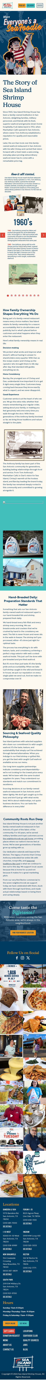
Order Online (10, 1323)
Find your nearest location (23, 933)
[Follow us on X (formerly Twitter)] (28, 958)
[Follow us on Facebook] (17, 958)
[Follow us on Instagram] (22, 958)
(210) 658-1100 (30, 1219)
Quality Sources (31, 1340)
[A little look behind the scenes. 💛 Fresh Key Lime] (11, 1069)
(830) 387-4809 (10, 1270)
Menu (5, 1340)
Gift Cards (9, 1331)
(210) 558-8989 (10, 1245)
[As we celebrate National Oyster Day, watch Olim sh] (11, 1116)
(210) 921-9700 (10, 1293)
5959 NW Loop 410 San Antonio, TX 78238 (31, 1238)
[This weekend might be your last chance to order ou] (11, 1185)
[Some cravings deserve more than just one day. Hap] (11, 1162)
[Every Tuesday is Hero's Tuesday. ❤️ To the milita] (11, 1139)
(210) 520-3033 (30, 1245)
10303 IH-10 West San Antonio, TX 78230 (11, 1238)
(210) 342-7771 (29, 1267)
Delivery (30, 5)
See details (7, 1226)
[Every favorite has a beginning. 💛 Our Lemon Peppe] (11, 1046)
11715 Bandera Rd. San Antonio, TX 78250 (11, 1216)
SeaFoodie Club (30, 1335)
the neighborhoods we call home (18, 838)
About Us (7, 1345)
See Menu (23, 1323)
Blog (25, 1349)
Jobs (25, 1345)
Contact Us (8, 1349)
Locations (28, 1331)
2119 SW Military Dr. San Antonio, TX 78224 (12, 1286)
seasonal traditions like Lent (19, 862)
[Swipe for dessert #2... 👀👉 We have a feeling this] (11, 999)
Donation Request (11, 1335)
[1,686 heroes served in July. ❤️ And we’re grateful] (11, 976)
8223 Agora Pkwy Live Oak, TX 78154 (31, 1215)
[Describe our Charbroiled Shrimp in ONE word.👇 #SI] (11, 1022)
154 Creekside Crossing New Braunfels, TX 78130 (11, 1262)
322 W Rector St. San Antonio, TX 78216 (30, 1261)
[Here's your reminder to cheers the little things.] (11, 1092)
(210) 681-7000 (10, 1222)
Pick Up (22, 5)
